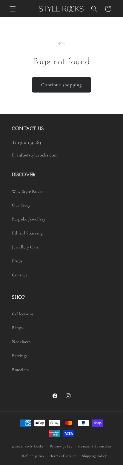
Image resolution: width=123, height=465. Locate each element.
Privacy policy (61, 446)
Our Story (21, 205)
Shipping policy (94, 456)
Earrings (19, 355)
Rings (17, 327)
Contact (19, 275)
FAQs (17, 261)
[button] (12, 8)
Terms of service (63, 456)
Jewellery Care (25, 247)
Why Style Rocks (27, 191)
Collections (23, 314)
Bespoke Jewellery (29, 219)
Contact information (94, 446)
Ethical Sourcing (27, 233)
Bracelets (20, 369)
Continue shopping (61, 85)
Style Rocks (34, 446)
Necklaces (21, 341)
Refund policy (33, 456)
